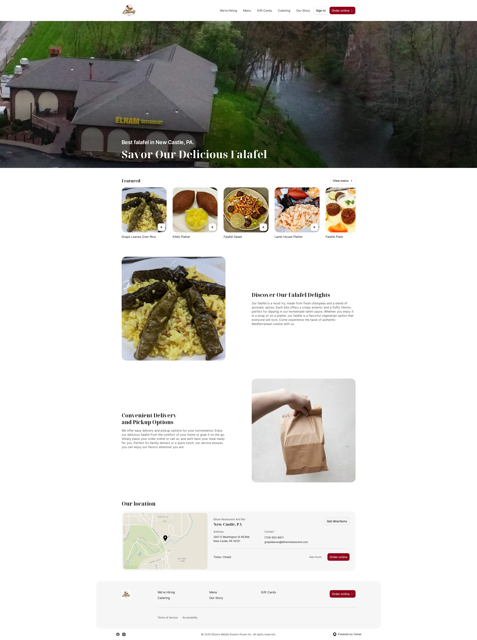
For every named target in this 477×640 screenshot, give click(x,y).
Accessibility (190, 617)
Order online (338, 557)
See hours (315, 556)
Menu (247, 10)
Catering (284, 10)
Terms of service (168, 617)
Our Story (303, 10)
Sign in (321, 10)
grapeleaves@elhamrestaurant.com (286, 542)
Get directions (337, 521)
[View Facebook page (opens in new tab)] (118, 634)
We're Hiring (228, 10)
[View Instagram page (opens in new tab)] (124, 634)
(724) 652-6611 (274, 537)
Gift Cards (264, 10)
